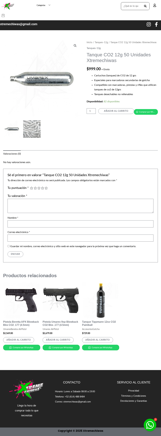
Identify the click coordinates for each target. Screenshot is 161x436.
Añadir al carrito (116, 111)
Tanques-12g (101, 42)
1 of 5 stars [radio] (31, 188)
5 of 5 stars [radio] (46, 188)
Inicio (89, 42)
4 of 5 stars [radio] (42, 188)
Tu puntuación (18, 188)
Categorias (41, 5)
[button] (75, 45)
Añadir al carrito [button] (18, 340)
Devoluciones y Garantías (133, 400)
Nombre (13, 218)
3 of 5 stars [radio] (38, 188)
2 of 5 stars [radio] (35, 188)
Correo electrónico (19, 232)
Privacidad (133, 390)
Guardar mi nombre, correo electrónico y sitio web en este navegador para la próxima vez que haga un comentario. (73, 246)
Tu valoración (17, 196)
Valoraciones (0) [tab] (12, 154)
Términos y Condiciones (133, 395)
